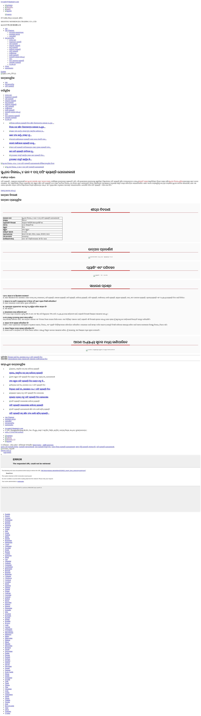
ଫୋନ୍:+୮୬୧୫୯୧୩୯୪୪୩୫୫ (14, 432)
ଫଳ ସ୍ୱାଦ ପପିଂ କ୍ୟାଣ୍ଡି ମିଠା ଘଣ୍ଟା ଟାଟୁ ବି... (27, 381)
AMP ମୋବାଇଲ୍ (48, 445)
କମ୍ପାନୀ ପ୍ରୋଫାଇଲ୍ (16, 32)
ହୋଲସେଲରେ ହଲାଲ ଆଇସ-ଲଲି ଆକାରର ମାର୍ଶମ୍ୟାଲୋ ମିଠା (27, 359)
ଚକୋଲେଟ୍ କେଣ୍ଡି (15, 42)
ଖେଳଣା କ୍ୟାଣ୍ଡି (14, 45)
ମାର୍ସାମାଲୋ (12, 53)
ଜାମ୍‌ (10, 59)
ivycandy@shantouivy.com (10, 2)
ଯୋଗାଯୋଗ (9, 68)
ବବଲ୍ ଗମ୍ (12, 40)
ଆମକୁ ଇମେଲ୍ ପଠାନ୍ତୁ (8, 190)
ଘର (6, 29)
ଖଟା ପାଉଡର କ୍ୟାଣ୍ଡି (16, 60)
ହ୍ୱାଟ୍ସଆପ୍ (7, 452)
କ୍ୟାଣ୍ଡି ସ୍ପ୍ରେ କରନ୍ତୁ (17, 57)
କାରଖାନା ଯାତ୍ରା (14, 34)
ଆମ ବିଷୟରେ (9, 30)
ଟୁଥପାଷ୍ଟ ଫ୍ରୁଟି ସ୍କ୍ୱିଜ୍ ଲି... (20, 159)
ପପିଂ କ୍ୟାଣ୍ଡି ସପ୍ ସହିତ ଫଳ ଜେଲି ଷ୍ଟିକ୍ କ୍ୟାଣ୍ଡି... (29, 413)
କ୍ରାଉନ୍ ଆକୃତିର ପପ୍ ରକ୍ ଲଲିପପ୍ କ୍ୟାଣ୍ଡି (26, 373)
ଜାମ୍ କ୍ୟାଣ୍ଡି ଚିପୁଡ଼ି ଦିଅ (43, 447)
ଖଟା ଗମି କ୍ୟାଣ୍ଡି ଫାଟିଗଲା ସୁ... (21, 151)
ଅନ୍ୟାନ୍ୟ (12, 64)
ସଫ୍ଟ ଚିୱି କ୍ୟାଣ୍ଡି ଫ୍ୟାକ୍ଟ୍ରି (86, 447)
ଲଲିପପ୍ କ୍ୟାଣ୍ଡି (15, 49)
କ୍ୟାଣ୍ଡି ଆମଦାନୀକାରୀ (26, 447)
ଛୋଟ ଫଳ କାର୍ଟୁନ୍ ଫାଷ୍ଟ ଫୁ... (20, 135)
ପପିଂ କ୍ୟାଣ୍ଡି (13, 51)
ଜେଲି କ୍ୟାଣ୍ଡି (14, 55)
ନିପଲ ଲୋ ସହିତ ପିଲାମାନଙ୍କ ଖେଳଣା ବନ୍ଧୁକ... (27, 127)
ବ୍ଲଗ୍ (7, 66)
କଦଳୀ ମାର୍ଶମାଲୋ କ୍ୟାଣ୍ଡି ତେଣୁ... (22, 143)
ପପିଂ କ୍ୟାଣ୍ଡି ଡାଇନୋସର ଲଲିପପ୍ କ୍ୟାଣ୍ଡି (26, 405)
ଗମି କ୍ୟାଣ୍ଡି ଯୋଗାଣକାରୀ (105, 447)
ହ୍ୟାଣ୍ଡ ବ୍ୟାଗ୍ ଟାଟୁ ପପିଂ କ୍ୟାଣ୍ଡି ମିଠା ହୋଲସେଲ (28, 397)
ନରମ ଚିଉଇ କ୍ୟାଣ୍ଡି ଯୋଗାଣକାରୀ (63, 447)
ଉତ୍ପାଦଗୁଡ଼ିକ (9, 38)
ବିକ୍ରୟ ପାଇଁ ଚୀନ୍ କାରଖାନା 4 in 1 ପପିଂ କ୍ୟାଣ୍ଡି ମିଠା (25, 357)
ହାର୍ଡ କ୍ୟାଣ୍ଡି (13, 47)
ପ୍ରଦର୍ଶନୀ (12, 36)
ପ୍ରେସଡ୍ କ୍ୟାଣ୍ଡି (15, 62)
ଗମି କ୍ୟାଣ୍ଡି (13, 44)
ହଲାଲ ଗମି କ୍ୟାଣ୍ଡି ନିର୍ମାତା (9, 447)
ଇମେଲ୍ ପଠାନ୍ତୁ (6, 450)
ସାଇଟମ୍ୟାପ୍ (37, 445)
